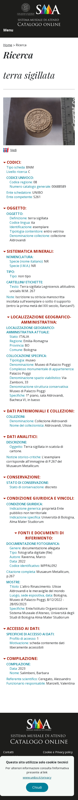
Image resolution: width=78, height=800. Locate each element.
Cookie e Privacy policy (58, 752)
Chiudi (37, 787)
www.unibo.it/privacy (37, 777)
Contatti (8, 752)
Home (7, 45)
